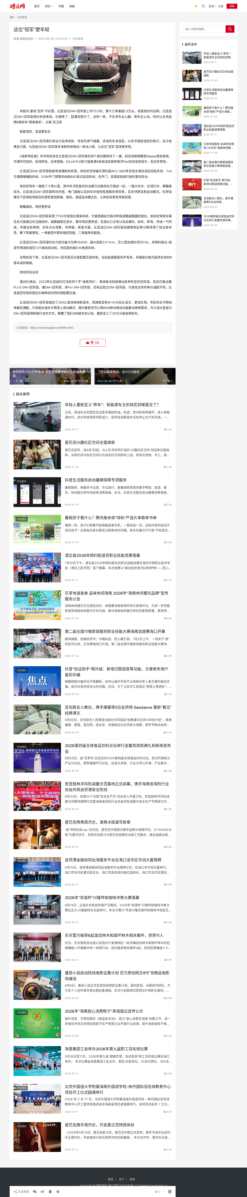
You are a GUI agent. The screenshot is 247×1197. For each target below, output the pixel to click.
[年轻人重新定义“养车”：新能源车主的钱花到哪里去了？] (37, 417)
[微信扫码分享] (34, 1191)
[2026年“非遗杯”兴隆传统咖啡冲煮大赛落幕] (37, 910)
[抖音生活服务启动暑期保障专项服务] (37, 492)
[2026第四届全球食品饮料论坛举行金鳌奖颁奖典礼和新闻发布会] (37, 758)
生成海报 (23, 1191)
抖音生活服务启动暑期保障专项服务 (96, 480)
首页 (37, 6)
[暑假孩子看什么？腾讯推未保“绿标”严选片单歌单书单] (37, 530)
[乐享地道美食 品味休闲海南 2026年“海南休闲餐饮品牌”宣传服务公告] (37, 605)
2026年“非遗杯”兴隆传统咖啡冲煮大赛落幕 (102, 897)
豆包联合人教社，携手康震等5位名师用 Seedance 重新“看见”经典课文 (118, 710)
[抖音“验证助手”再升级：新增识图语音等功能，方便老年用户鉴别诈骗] (37, 681)
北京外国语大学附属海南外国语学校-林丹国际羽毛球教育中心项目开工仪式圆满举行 (118, 1089)
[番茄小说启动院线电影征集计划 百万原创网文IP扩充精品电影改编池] (37, 985)
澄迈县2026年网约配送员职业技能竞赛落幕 (102, 555)
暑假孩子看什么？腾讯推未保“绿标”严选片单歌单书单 (111, 518)
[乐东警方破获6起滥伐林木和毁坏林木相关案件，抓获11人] (37, 947)
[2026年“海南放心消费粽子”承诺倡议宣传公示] (37, 1023)
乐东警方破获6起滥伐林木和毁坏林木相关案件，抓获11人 (114, 935)
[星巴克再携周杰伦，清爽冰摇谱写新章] (37, 834)
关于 (121, 1179)
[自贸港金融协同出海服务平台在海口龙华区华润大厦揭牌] (37, 872)
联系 (110, 1179)
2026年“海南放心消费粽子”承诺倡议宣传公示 (104, 1011)
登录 (211, 6)
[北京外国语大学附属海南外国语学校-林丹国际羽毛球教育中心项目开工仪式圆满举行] (37, 1099)
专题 (61, 6)
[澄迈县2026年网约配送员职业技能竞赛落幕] (37, 567)
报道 (132, 1179)
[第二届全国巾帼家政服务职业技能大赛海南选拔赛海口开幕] (37, 643)
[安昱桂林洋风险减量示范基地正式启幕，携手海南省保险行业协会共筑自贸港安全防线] (37, 796)
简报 (72, 6)
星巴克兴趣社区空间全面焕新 (90, 442)
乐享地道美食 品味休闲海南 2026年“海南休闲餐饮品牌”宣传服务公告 (116, 596)
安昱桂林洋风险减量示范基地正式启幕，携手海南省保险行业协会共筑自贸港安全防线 (117, 787)
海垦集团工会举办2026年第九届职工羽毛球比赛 (106, 1049)
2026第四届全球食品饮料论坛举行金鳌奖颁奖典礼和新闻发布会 (118, 748)
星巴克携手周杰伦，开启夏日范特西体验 (99, 1125)
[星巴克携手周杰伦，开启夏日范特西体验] (37, 1137)
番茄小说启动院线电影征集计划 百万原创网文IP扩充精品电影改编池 (117, 976)
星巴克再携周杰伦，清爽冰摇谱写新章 (97, 822)
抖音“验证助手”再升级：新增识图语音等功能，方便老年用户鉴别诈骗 (116, 672)
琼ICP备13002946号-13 (123, 1185)
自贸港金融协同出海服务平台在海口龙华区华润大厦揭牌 (113, 860)
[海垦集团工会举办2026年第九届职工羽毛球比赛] (37, 1061)
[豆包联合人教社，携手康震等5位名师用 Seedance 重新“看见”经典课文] (37, 719)
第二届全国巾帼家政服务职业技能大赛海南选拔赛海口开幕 (115, 631)
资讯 (47, 6)
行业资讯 (78, 38)
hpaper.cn (161, 1185)
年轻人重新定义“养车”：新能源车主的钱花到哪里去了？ (113, 405)
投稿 (232, 6)
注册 (220, 6)
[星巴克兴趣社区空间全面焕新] (37, 454)
